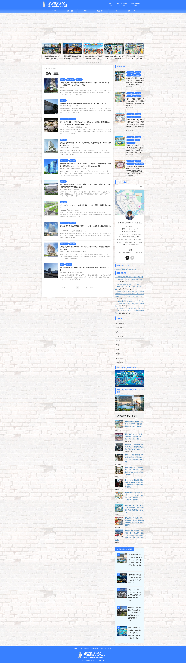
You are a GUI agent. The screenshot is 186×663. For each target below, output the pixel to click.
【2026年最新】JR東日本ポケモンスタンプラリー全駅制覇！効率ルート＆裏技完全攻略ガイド (129, 279)
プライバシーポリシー (106, 648)
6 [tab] (94, 62)
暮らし (81, 272)
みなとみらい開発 (73, 106)
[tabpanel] (51, 51)
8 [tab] (98, 62)
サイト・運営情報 (122, 4)
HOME (54, 11)
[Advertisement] (93, 27)
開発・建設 (70, 11)
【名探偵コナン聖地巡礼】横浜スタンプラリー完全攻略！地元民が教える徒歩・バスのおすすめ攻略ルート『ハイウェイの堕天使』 (129, 294)
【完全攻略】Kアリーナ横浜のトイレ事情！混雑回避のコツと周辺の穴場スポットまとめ (134, 436)
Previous (43, 50)
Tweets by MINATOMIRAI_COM (126, 269)
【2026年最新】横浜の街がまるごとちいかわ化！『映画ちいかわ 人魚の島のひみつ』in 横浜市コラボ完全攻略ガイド (135, 124)
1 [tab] (85, 62)
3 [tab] (89, 62)
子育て (85, 11)
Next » (92, 287)
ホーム (111, 4)
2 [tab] (87, 62)
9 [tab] (100, 62)
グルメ (116, 11)
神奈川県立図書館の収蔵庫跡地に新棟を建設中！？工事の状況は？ (83, 103)
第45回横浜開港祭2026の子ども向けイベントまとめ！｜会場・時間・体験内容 (51, 58)
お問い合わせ (135, 4)
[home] (132, 258)
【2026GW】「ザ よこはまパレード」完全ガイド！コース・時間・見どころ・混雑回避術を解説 (129, 303)
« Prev (63, 287)
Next (142, 50)
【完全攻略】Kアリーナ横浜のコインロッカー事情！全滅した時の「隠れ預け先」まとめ (134, 447)
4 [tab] (91, 62)
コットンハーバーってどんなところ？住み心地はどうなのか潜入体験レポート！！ (134, 595)
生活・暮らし (101, 11)
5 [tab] (92, 62)
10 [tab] (102, 62)
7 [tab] (96, 62)
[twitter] (127, 258)
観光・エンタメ (132, 11)
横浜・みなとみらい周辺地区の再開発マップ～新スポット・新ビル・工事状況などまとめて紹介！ (134, 633)
